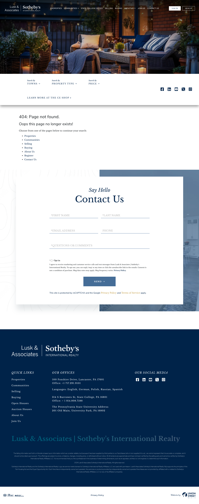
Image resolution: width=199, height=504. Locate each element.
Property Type (63, 83)
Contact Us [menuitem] (153, 8)
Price (93, 83)
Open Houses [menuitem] (20, 403)
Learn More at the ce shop (48, 98)
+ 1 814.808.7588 (72, 400)
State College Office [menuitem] (92, 8)
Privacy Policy (120, 271)
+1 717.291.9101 (71, 383)
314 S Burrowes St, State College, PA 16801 (79, 397)
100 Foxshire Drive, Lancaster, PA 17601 (78, 379)
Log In (175, 8)
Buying (28, 147)
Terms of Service (130, 293)
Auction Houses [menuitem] (22, 409)
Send (98, 281)
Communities (32, 140)
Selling (28, 144)
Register (28, 155)
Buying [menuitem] (118, 8)
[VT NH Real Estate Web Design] (183, 495)
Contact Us (30, 159)
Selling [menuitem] (109, 8)
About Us (29, 151)
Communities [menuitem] (70, 8)
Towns (32, 83)
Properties (30, 136)
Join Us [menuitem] (141, 8)
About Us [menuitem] (129, 8)
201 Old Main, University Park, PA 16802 (78, 410)
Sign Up (188, 8)
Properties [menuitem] (56, 8)
